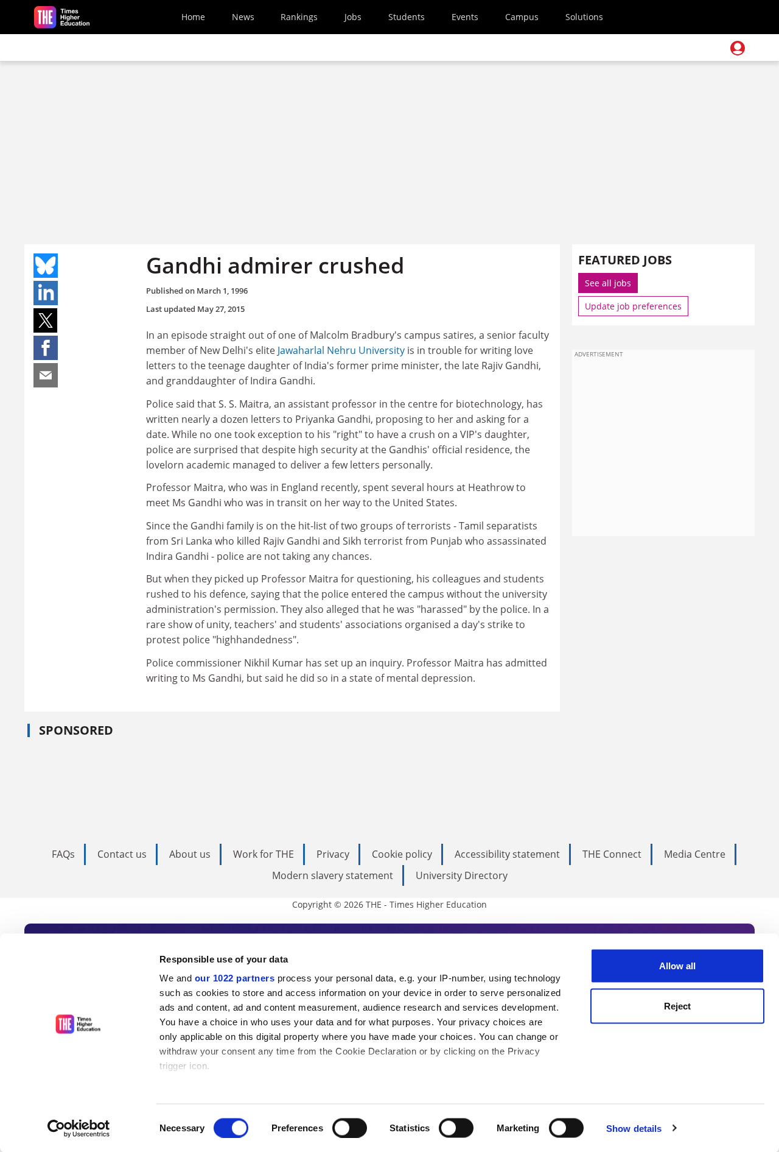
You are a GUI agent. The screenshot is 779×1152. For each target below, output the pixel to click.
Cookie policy (402, 854)
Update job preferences (633, 306)
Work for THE (263, 854)
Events (465, 17)
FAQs (63, 854)
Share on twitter (45, 320)
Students (406, 17)
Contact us (122, 854)
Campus (522, 17)
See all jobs (608, 283)
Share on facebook (45, 348)
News (243, 17)
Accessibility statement (507, 854)
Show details (634, 1128)
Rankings (299, 17)
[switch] (349, 1127)
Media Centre (694, 854)
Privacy (332, 854)
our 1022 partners (235, 978)
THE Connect (611, 854)
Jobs (353, 17)
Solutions (584, 17)
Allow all (677, 966)
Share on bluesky (45, 265)
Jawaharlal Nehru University (341, 350)
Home (193, 17)
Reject (677, 1005)
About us (190, 854)
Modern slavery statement (332, 875)
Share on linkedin (45, 293)
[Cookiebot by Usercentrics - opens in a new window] (79, 1128)
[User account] (737, 48)
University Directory (462, 875)
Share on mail (45, 375)
